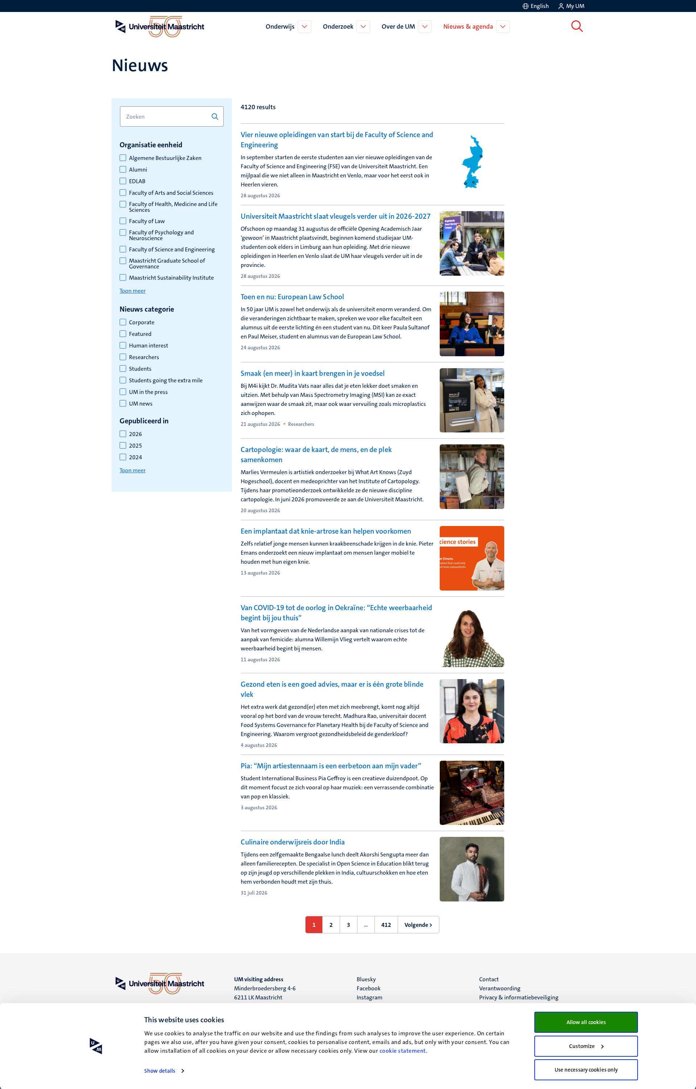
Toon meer (133, 291)
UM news (141, 404)
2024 (135, 457)
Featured (140, 334)
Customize (582, 1046)
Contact (489, 979)
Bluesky (366, 979)
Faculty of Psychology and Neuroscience (161, 235)
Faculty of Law (147, 221)
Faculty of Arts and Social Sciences (171, 193)
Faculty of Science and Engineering (172, 249)
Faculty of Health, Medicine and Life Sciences (173, 207)
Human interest (148, 346)
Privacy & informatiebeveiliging (519, 997)
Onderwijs (280, 26)
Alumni (138, 170)
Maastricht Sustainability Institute (171, 278)
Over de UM (398, 26)
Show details (159, 1070)
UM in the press (148, 392)
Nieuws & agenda (468, 26)
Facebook (369, 988)
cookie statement (403, 1051)
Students (140, 369)
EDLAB (137, 181)
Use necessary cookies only (586, 1069)
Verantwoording (500, 988)
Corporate (141, 322)
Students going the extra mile (166, 380)
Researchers (144, 357)
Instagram (369, 997)
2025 (135, 446)
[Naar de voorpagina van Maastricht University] (158, 26)
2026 (135, 434)
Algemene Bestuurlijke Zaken (165, 158)
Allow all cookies (586, 1022)
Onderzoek (338, 26)
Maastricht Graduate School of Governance (167, 264)
